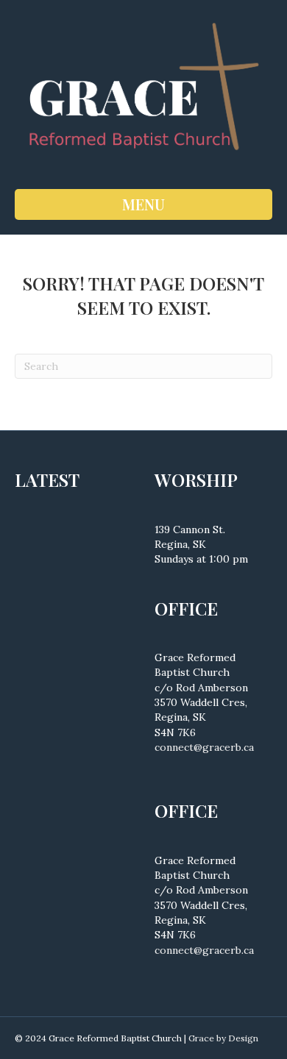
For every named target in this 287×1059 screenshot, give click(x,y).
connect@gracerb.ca (204, 747)
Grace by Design (223, 1038)
